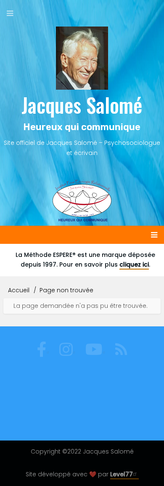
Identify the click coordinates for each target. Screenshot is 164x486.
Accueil (18, 290)
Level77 (121, 474)
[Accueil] (82, 58)
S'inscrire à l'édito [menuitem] (62, 385)
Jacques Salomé (81, 105)
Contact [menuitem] (115, 385)
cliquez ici (134, 264)
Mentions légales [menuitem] (82, 402)
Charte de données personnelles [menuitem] (82, 419)
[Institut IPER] (82, 200)
